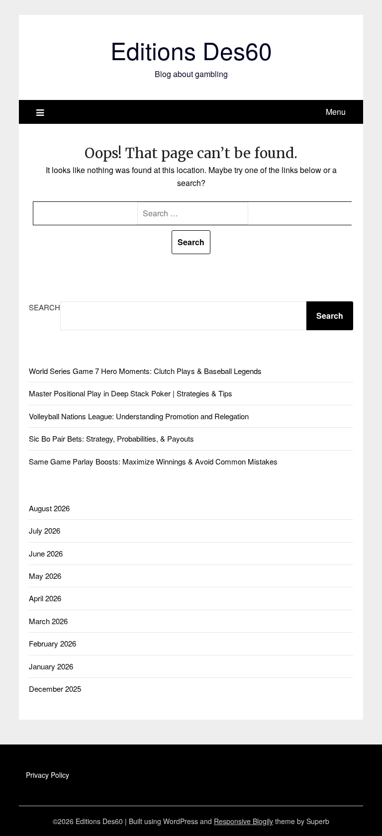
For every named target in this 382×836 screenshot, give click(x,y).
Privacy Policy (47, 775)
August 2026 (49, 508)
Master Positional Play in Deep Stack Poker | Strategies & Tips (130, 393)
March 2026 (48, 621)
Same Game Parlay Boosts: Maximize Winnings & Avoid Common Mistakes (153, 461)
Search (44, 307)
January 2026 (51, 666)
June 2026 (46, 553)
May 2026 (45, 575)
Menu (336, 111)
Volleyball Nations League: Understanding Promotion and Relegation (139, 416)
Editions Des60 (191, 50)
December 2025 (55, 688)
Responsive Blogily (243, 821)
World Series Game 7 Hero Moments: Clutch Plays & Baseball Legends (145, 371)
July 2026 (44, 530)
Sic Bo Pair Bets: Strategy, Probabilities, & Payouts (111, 438)
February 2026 (52, 643)
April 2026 (45, 598)
